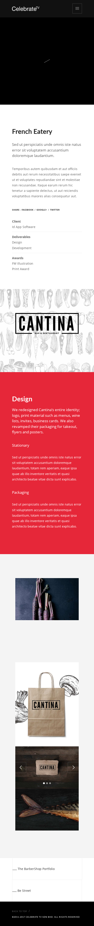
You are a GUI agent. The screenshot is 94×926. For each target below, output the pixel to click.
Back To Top (19, 911)
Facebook (27, 209)
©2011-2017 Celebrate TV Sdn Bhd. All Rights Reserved (46, 917)
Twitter (55, 209)
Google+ (42, 209)
